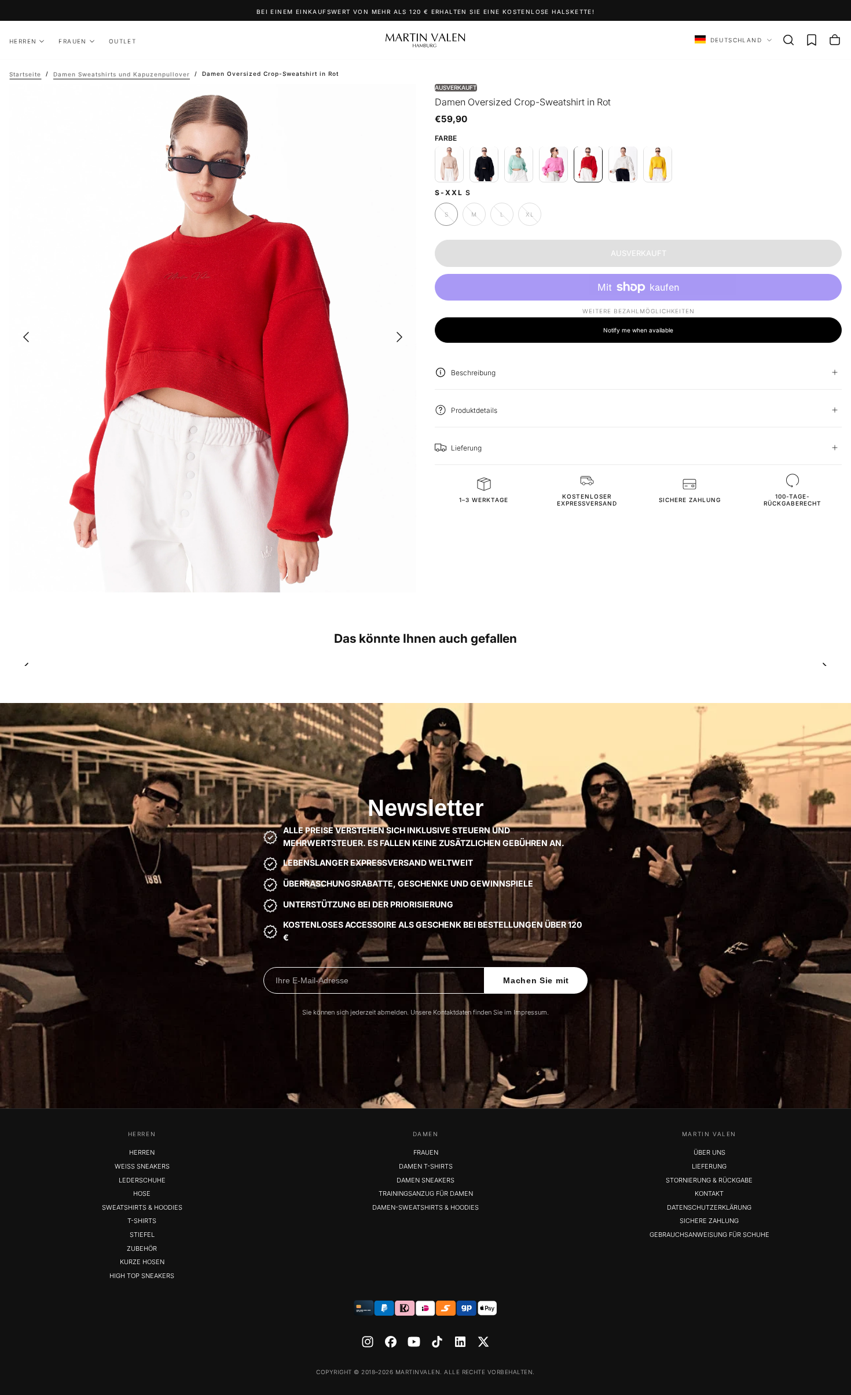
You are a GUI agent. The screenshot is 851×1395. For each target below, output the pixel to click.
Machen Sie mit (536, 980)
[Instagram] (368, 1342)
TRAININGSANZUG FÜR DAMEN (426, 1193)
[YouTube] (414, 1342)
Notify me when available (638, 329)
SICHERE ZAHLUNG (709, 1221)
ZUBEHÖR (142, 1248)
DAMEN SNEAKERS (425, 1180)
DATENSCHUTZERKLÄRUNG (709, 1207)
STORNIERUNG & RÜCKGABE (709, 1180)
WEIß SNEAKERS (142, 1166)
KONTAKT (709, 1193)
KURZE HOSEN (142, 1262)
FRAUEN (72, 41)
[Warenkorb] (835, 40)
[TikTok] (437, 1342)
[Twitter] (483, 1342)
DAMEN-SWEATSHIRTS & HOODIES (425, 1207)
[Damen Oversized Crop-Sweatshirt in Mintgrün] (518, 164)
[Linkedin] (460, 1342)
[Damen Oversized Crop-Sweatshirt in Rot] (588, 164)
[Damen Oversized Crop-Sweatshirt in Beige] (449, 164)
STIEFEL (142, 1235)
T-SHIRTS (141, 1221)
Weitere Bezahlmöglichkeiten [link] (638, 310)
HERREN (22, 41)
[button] (788, 40)
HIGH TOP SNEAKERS (141, 1276)
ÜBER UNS (709, 1152)
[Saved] (812, 40)
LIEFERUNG (709, 1166)
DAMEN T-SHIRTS (426, 1166)
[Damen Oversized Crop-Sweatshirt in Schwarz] (483, 164)
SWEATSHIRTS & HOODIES (142, 1207)
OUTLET (122, 41)
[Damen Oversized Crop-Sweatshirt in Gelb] (657, 164)
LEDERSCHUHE (142, 1180)
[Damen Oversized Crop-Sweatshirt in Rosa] (553, 164)
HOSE (142, 1193)
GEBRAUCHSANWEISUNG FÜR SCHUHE (709, 1235)
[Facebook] (391, 1342)
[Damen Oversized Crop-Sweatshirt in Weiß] (622, 164)
